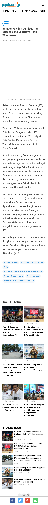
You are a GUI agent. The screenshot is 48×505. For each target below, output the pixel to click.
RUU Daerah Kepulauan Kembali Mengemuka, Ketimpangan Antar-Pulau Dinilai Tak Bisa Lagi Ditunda (12, 370)
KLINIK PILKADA (29, 11)
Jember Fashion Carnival (33, 262)
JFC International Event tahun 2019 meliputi (23, 271)
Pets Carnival (34, 276)
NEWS (6, 23)
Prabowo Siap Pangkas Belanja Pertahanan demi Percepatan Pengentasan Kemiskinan (34, 410)
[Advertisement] (24, 69)
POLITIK (15, 11)
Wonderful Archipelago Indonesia (19, 280)
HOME (6, 11)
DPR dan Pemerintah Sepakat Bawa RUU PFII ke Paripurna (12, 407)
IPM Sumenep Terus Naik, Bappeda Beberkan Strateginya (33, 367)
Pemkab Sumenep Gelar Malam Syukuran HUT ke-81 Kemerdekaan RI (29, 434)
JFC (6, 267)
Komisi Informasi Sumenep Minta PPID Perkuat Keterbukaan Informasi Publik (33, 331)
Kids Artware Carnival (14, 276)
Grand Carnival (11, 262)
